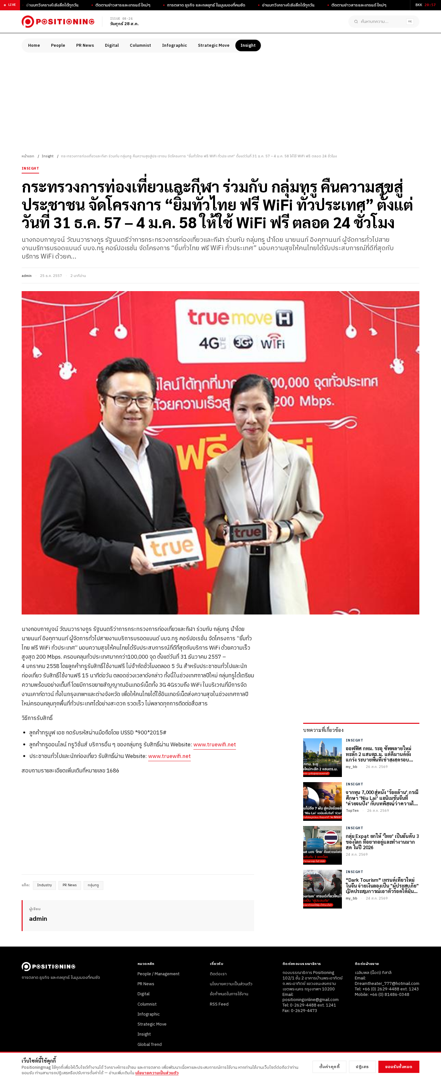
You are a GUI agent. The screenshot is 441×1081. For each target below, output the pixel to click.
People (58, 45)
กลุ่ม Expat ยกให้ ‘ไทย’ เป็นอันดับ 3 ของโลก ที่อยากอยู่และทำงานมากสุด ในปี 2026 (382, 841)
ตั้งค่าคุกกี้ (329, 1066)
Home (34, 45)
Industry (44, 885)
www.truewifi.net (214, 744)
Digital (112, 45)
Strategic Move (214, 45)
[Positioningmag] (58, 21)
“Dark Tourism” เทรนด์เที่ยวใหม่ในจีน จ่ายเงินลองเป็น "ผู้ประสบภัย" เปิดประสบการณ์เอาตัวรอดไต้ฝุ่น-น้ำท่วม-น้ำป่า (382, 885)
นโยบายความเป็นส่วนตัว (231, 984)
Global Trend (150, 1044)
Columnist (140, 45)
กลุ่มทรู (93, 885)
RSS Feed (219, 1004)
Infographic (174, 45)
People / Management (158, 974)
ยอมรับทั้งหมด (399, 1066)
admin (27, 276)
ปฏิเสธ (362, 1066)
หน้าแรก (28, 156)
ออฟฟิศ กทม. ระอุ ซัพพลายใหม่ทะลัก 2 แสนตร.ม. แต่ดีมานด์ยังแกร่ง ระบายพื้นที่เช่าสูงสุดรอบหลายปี (378, 753)
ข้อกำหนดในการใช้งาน (229, 993)
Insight (248, 45)
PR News (85, 45)
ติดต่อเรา (218, 974)
